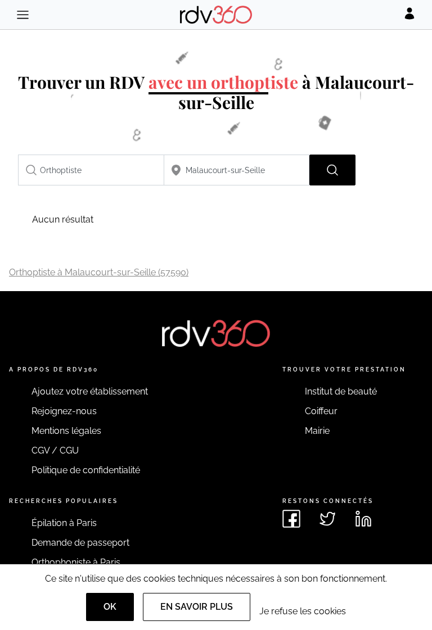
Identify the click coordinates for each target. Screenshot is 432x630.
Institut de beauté (341, 391)
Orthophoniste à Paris (76, 562)
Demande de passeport (80, 542)
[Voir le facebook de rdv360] (291, 519)
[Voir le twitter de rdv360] (327, 519)
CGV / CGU (55, 450)
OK (110, 606)
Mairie (317, 430)
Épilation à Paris (64, 523)
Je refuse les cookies (302, 611)
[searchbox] (91, 170)
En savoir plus (196, 606)
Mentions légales (66, 430)
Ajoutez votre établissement (90, 391)
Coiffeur (321, 411)
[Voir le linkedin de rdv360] (363, 519)
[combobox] (91, 170)
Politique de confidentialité (86, 470)
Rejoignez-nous (64, 411)
